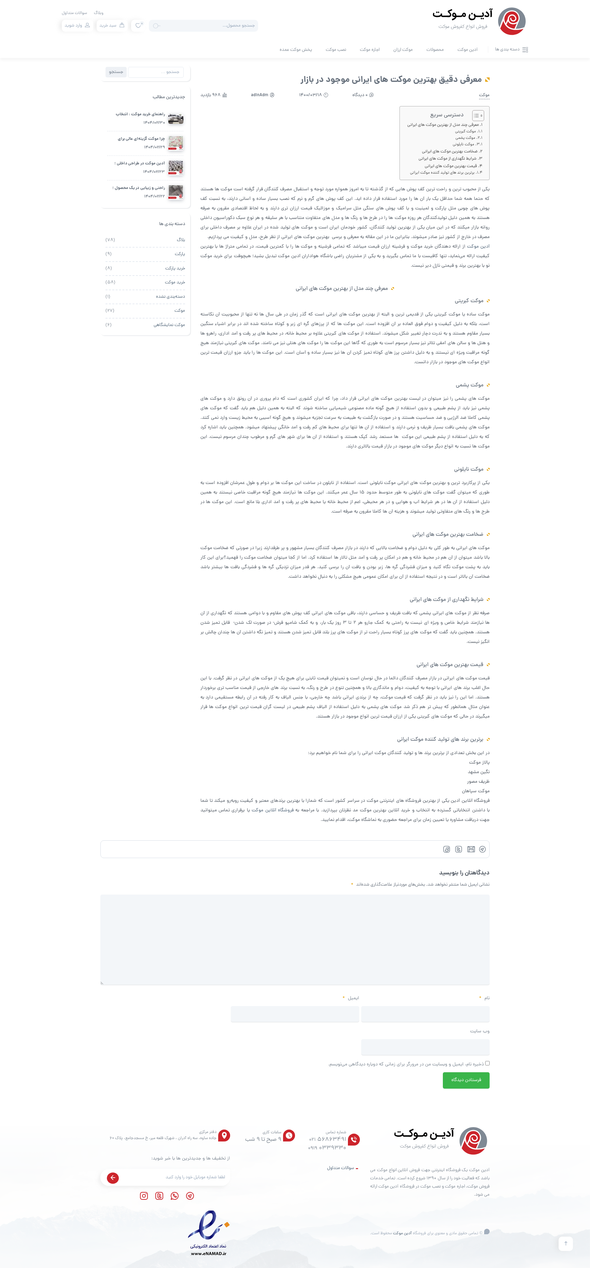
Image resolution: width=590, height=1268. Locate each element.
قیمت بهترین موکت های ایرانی (451, 166)
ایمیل (350, 998)
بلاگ (181, 240)
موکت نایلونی (463, 145)
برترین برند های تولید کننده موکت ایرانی (442, 173)
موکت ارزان (403, 50)
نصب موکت (336, 50)
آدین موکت (468, 50)
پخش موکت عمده (296, 50)
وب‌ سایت (480, 1031)
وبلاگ (98, 13)
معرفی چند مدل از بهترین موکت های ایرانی (443, 125)
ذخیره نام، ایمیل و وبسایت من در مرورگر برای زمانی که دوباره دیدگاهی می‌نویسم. (406, 1064)
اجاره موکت (370, 50)
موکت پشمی (465, 138)
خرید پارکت (175, 268)
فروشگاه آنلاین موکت (273, 810)
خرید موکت (175, 282)
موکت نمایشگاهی (169, 325)
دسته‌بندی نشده (170, 297)
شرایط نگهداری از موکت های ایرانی (448, 159)
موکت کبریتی (465, 132)
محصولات (435, 50)
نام (484, 998)
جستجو (116, 72)
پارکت (180, 254)
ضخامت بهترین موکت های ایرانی (450, 151)
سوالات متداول (74, 13)
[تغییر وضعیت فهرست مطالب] (474, 115)
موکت (484, 95)
